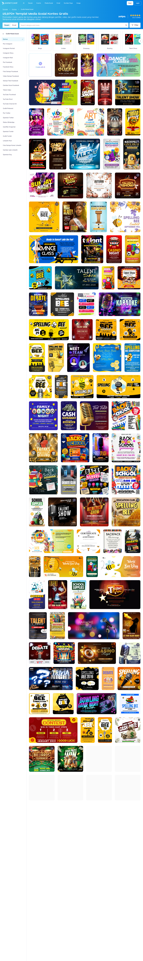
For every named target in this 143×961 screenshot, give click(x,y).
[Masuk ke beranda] (8, 3)
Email (14, 25)
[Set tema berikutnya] (140, 41)
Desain (6, 25)
